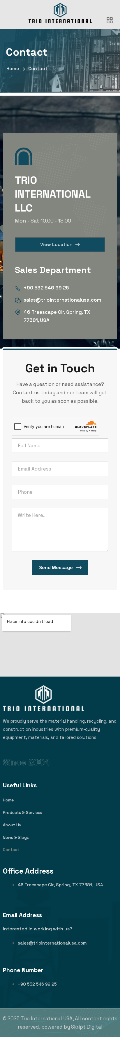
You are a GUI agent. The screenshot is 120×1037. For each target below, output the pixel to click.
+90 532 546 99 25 (46, 288)
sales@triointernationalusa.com (62, 300)
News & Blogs (16, 837)
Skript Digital (87, 1027)
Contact (11, 849)
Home (8, 800)
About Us (12, 825)
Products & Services (22, 812)
